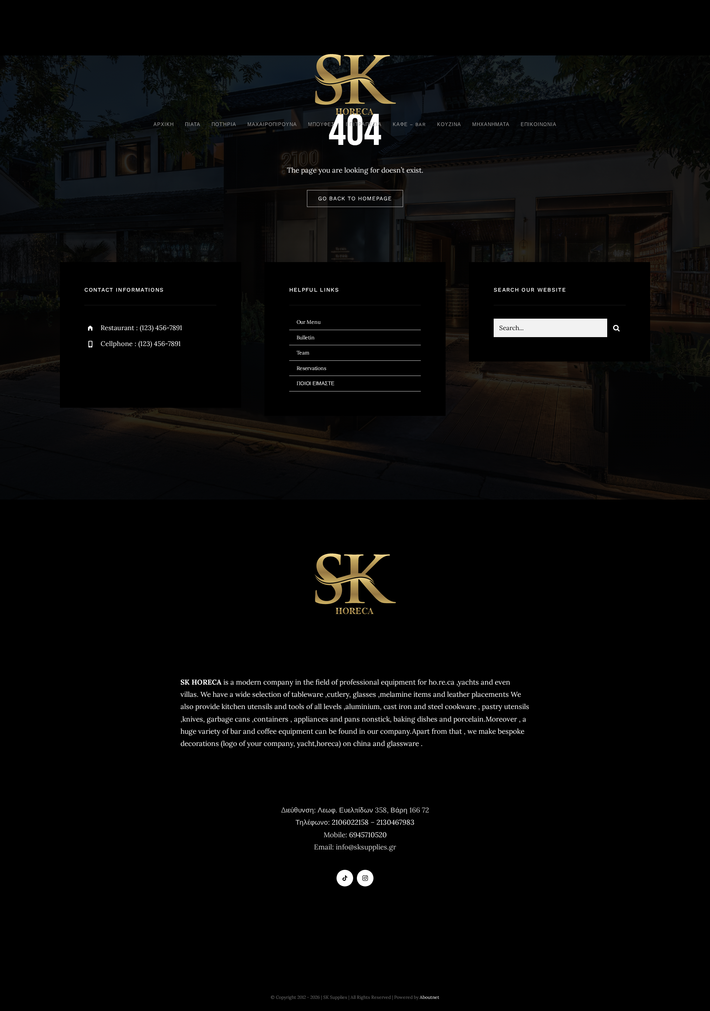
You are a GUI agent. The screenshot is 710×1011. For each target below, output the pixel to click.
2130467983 (395, 822)
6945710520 (368, 834)
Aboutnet (429, 997)
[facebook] (92, 371)
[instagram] (133, 371)
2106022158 (350, 822)
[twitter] (113, 371)
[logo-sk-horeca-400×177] (355, 52)
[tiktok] (345, 878)
